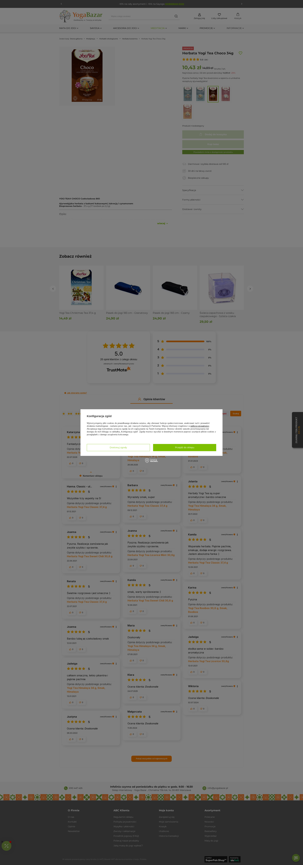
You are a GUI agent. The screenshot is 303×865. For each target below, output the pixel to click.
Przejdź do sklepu (184, 447)
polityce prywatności (199, 426)
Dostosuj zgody (118, 447)
